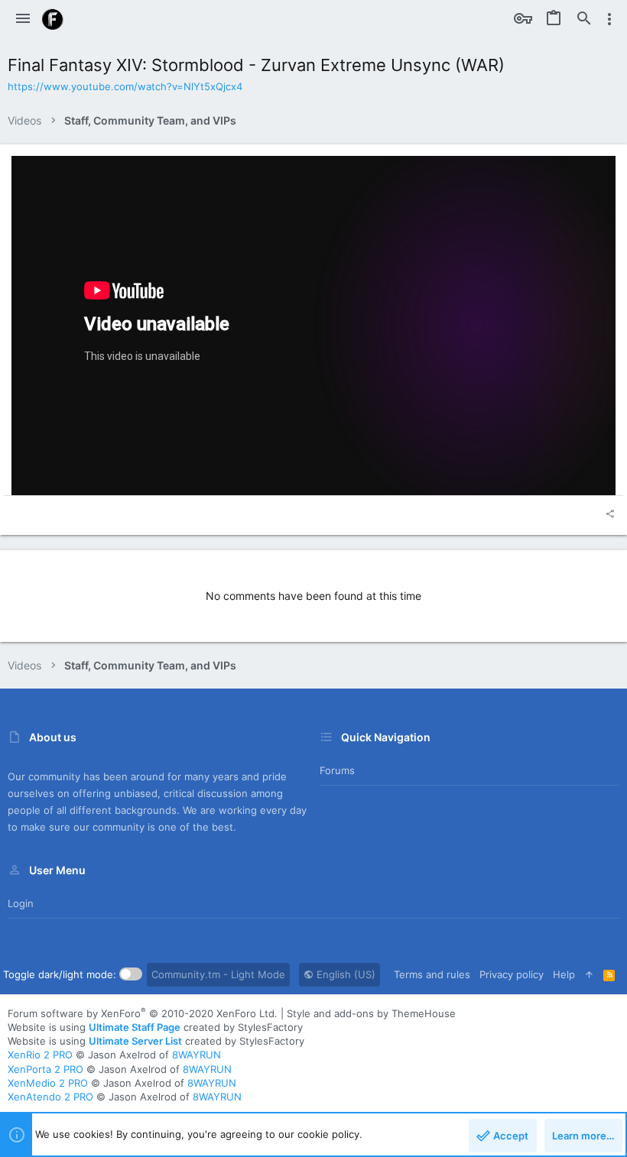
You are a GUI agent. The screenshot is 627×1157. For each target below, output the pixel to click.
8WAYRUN (196, 1054)
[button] (23, 19)
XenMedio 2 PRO (48, 1083)
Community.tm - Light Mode (218, 974)
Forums (337, 770)
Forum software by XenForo (143, 1013)
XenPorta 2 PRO (45, 1069)
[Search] (584, 19)
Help (564, 974)
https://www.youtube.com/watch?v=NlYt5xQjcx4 (125, 86)
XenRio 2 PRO (40, 1054)
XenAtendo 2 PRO (50, 1097)
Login (21, 903)
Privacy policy (511, 974)
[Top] (589, 974)
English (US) (344, 974)
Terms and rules (432, 974)
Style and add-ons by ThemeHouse (371, 1013)
